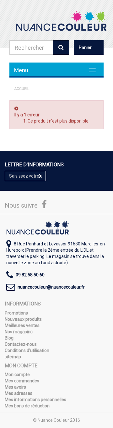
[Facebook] (44, 206)
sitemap (13, 356)
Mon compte (17, 374)
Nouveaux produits (23, 319)
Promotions (16, 312)
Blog (9, 337)
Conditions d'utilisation (27, 350)
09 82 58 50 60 (30, 274)
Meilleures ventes (22, 325)
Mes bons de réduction (27, 405)
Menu (21, 70)
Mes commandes (22, 380)
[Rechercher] (61, 47)
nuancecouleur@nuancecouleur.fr (51, 287)
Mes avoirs (15, 387)
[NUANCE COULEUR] (61, 21)
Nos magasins (19, 331)
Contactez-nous (21, 344)
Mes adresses (18, 393)
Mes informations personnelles (35, 399)
